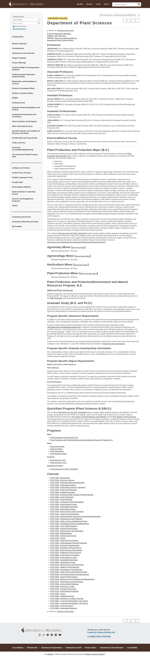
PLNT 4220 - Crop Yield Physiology (63, 526)
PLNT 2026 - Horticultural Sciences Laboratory (67, 487)
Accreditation (18, 647)
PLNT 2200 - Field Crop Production (63, 490)
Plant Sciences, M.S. (58, 460)
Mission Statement (19, 44)
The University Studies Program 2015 (25, 156)
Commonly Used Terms (21, 217)
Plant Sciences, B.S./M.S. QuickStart (72, 233)
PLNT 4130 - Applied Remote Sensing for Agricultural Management (75, 516)
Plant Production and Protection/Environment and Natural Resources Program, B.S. (81, 440)
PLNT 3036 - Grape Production (61, 497)
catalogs (50, 654)
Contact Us (91, 632)
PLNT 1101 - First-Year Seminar (62, 480)
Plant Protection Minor (88, 274)
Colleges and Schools (21, 168)
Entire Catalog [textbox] (17, 19)
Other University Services (22, 126)
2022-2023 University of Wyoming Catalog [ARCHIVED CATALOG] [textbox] (119, 15)
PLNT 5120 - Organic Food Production (64, 567)
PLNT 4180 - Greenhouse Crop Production (66, 519)
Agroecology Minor (83, 256)
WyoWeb (80, 4)
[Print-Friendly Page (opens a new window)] (133, 20)
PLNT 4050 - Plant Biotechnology (62, 509)
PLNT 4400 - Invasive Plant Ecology (63, 528)
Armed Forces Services (21, 173)
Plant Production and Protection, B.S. (64, 437)
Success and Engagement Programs (22, 200)
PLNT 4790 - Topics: (58, 538)
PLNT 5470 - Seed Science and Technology (66, 582)
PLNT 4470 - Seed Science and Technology (66, 531)
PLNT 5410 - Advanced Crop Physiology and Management (72, 579)
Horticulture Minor (81, 265)
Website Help (32, 647)
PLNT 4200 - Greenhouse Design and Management (69, 524)
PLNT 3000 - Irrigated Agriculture (62, 492)
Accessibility (132, 647)
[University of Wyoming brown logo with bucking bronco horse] (41, 630)
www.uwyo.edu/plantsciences (66, 38)
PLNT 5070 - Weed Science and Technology (67, 565)
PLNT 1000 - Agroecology (60, 478)
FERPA (15, 98)
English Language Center (22, 177)
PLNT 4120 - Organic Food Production (64, 514)
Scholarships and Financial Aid (24, 138)
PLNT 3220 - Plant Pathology (61, 499)
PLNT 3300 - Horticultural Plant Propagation (66, 502)
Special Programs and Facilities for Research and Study (26, 132)
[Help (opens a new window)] (137, 20)
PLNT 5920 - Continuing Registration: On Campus (69, 601)
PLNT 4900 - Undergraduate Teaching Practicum (68, 543)
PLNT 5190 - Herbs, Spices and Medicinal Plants (68, 572)
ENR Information (56, 298)
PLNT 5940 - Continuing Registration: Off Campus (69, 603)
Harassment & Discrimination (111, 647)
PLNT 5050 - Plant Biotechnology (62, 562)
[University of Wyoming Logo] (26, 4)
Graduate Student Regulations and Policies (26, 109)
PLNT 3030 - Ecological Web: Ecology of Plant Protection (71, 495)
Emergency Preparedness (51, 647)
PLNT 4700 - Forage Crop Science (63, 536)
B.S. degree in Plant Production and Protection (89, 417)
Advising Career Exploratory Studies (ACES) (23, 76)
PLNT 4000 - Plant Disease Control (63, 504)
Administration (18, 48)
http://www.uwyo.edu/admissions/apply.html (64, 327)
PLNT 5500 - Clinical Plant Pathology (64, 584)
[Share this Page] (129, 20)
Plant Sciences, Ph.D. (58, 463)
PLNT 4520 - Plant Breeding (61, 533)
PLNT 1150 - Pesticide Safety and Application (67, 483)
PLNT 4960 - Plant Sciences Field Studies (66, 550)
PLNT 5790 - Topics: (58, 594)
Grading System (18, 103)
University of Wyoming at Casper (25, 222)
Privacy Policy (90, 647)
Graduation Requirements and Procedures (24, 116)
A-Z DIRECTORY (94, 636)
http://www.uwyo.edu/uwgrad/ (114, 344)
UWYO (14, 206)
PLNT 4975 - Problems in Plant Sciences (65, 553)
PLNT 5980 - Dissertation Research (63, 608)
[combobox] (119, 15)
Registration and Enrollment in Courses (24, 83)
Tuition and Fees (19, 143)
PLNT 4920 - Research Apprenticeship (64, 545)
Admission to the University (23, 53)
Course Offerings (19, 63)
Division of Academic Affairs (23, 88)
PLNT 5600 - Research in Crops (62, 586)
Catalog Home (18, 37)
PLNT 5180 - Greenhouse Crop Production (66, 570)
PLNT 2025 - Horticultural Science (63, 485)
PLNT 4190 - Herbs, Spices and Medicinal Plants (68, 521)
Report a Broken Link (106, 632)
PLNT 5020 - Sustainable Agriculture (64, 560)
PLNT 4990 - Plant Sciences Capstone (64, 555)
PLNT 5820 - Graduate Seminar (62, 596)
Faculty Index (17, 182)
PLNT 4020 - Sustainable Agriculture (64, 507)
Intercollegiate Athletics (21, 187)
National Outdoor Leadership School (23, 193)
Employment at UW (73, 647)
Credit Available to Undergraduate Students (25, 69)
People (98, 4)
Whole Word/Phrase (21, 26)
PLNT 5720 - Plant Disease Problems (64, 591)
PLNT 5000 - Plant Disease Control (63, 557)
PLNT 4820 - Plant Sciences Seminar (64, 540)
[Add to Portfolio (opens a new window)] (124, 20)
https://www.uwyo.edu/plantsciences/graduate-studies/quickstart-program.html (76, 242)
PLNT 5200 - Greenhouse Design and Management (69, 574)
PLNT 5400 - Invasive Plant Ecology (63, 577)
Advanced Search (19, 29)
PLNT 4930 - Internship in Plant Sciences (65, 548)
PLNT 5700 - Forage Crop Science (63, 589)
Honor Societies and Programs (24, 121)
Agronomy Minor (78, 247)
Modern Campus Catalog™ (95, 654)
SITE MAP (107, 636)
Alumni (106, 4)
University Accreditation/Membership (22, 149)
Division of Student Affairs (22, 93)
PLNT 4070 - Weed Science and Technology (67, 511)
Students (89, 4)
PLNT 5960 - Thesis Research (61, 606)
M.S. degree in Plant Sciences (124, 417)
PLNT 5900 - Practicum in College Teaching (66, 598)
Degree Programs (19, 58)
